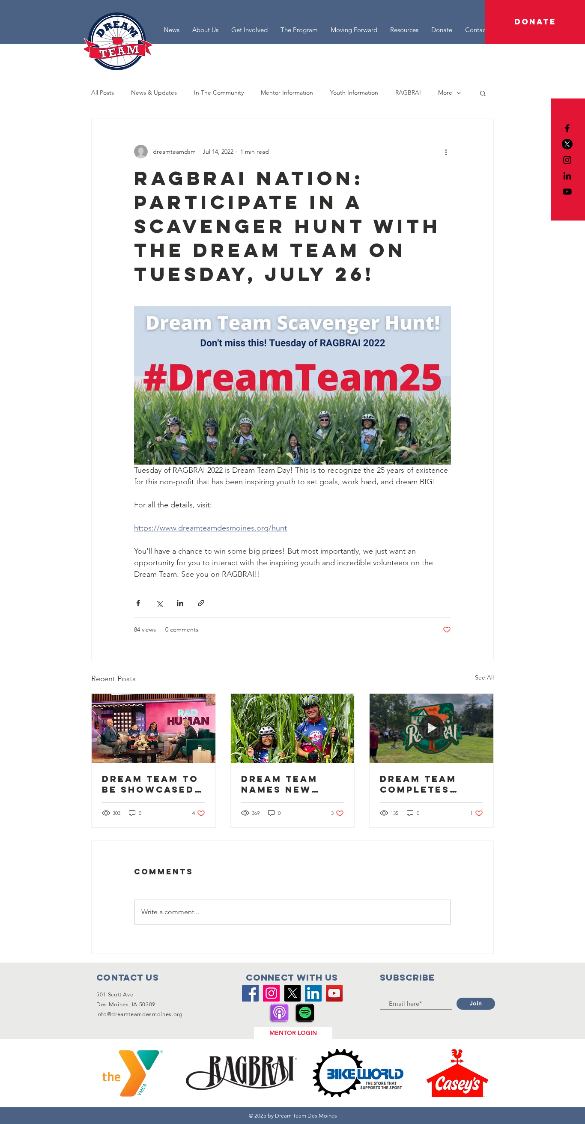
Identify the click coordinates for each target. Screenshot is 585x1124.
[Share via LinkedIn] (180, 603)
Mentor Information (287, 92)
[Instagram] (271, 993)
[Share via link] (201, 603)
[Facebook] (250, 993)
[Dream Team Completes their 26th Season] (431, 728)
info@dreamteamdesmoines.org (139, 1014)
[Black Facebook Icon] (567, 128)
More (445, 92)
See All (484, 677)
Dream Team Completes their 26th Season (418, 784)
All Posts (102, 92)
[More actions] (446, 151)
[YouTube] (567, 191)
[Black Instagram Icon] (567, 160)
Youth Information (354, 92)
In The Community (219, 92)
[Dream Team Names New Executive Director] (293, 728)
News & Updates (154, 92)
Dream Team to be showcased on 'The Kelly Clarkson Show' (150, 784)
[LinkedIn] (567, 175)
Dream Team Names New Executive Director (279, 784)
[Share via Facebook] (138, 603)
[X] (567, 144)
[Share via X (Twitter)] (159, 603)
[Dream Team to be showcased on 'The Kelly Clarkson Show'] (153, 728)
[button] (535, 22)
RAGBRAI (408, 92)
